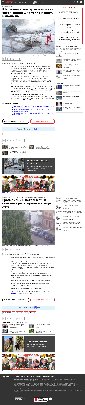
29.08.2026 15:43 (6, 197)
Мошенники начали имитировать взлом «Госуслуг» (71, 103)
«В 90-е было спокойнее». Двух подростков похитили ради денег (72, 54)
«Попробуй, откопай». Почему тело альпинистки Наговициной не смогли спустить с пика (72, 71)
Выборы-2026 (30, 376)
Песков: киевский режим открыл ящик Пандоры (71, 86)
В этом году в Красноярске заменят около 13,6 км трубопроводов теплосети (43, 147)
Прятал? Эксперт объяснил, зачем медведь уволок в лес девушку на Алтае (72, 223)
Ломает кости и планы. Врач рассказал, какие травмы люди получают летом (17, 331)
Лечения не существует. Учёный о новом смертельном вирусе (72, 60)
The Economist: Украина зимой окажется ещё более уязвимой (71, 97)
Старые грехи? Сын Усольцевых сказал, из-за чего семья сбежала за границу (72, 77)
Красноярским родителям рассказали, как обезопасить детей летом (43, 331)
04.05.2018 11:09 (6, 6)
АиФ (45, 55)
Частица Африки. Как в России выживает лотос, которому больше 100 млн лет (72, 207)
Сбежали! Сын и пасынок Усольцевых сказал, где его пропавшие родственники (73, 229)
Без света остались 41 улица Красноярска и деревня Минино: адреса (69, 12)
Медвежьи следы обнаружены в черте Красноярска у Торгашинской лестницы (69, 39)
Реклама (23, 376)
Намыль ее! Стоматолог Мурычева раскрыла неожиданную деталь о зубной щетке (72, 201)
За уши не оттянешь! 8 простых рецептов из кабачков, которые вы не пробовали (73, 66)
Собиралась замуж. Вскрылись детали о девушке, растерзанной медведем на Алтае (71, 218)
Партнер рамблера (28, 398)
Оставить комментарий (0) (42, 121)
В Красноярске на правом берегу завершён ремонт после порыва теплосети (18, 147)
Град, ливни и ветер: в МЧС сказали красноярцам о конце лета (69, 19)
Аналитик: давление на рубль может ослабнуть (72, 92)
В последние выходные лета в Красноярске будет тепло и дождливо (43, 326)
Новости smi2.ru (7, 192)
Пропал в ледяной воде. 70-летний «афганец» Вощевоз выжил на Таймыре (69, 26)
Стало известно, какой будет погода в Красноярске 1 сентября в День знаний (69, 32)
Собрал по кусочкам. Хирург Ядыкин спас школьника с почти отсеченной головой (73, 212)
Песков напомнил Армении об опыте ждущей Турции (72, 108)
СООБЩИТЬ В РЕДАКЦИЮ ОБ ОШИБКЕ (45, 376)
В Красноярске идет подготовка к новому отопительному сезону (18, 152)
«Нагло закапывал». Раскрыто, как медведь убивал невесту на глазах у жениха (72, 50)
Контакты (16, 376)
